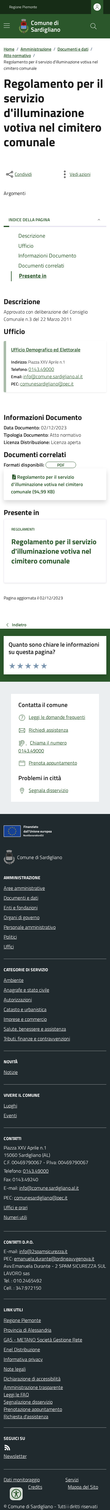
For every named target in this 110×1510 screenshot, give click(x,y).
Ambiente (14, 980)
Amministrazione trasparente (33, 1387)
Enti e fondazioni (21, 907)
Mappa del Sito (83, 1486)
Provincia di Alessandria (27, 1330)
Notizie (11, 1072)
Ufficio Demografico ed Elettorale (45, 349)
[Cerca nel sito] (91, 26)
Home (9, 49)
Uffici (9, 946)
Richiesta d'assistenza (26, 1416)
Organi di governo (21, 917)
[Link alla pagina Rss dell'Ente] (7, 1447)
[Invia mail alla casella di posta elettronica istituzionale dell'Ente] (49, 1188)
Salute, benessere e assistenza (35, 1028)
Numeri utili (15, 1217)
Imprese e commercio (25, 1019)
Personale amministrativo (30, 927)
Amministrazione (35, 49)
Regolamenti (23, 529)
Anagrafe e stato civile (26, 989)
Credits (35, 1486)
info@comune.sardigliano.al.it (53, 376)
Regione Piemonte (23, 7)
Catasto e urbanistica (25, 1009)
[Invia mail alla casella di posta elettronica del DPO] (43, 1251)
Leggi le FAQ (16, 1394)
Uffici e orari (16, 1207)
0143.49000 (41, 369)
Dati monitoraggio (22, 1479)
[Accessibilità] (16, 1494)
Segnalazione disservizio (28, 1401)
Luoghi (10, 1105)
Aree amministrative (24, 888)
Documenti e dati (72, 49)
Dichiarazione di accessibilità (32, 1378)
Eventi (10, 1115)
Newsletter (15, 1456)
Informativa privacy (23, 1359)
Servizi (72, 1479)
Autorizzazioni (18, 999)
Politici (10, 936)
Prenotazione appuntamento (33, 1409)
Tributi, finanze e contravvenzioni (37, 1038)
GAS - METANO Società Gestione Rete (43, 1339)
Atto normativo (17, 55)
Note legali (15, 1369)
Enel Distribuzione (22, 1349)
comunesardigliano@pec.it (47, 383)
